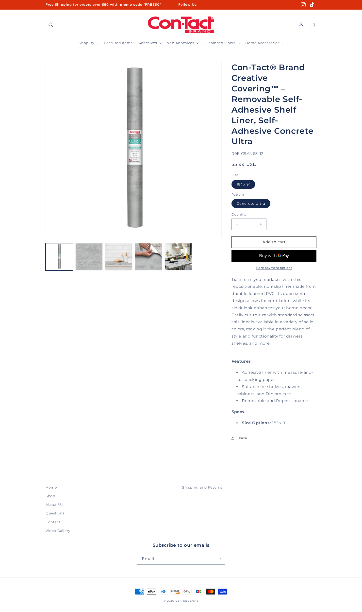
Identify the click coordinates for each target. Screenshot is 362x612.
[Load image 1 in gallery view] (59, 257)
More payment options (274, 268)
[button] (51, 24)
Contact (53, 522)
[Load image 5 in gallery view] (178, 257)
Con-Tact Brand (187, 600)
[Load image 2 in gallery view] (89, 257)
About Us (54, 504)
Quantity (239, 214)
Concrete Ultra (251, 203)
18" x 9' (243, 184)
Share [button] (241, 438)
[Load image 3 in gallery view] (118, 257)
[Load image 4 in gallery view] (148, 257)
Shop (50, 496)
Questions (55, 513)
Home (51, 487)
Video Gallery (58, 530)
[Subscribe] (219, 559)
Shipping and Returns (202, 487)
